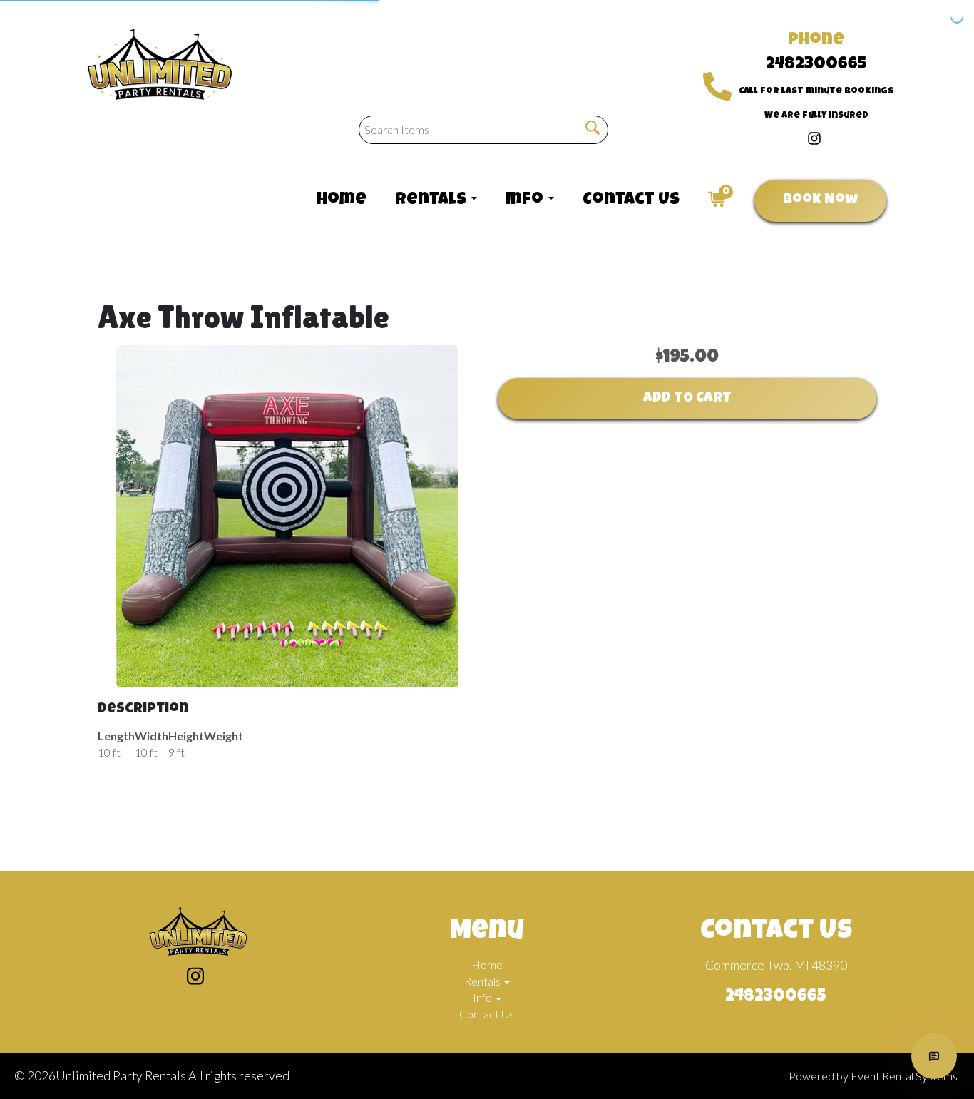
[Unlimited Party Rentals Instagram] (814, 137)
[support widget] (934, 1056)
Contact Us (631, 200)
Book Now (820, 200)
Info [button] (526, 200)
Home (341, 200)
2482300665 (816, 64)
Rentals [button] (432, 200)
